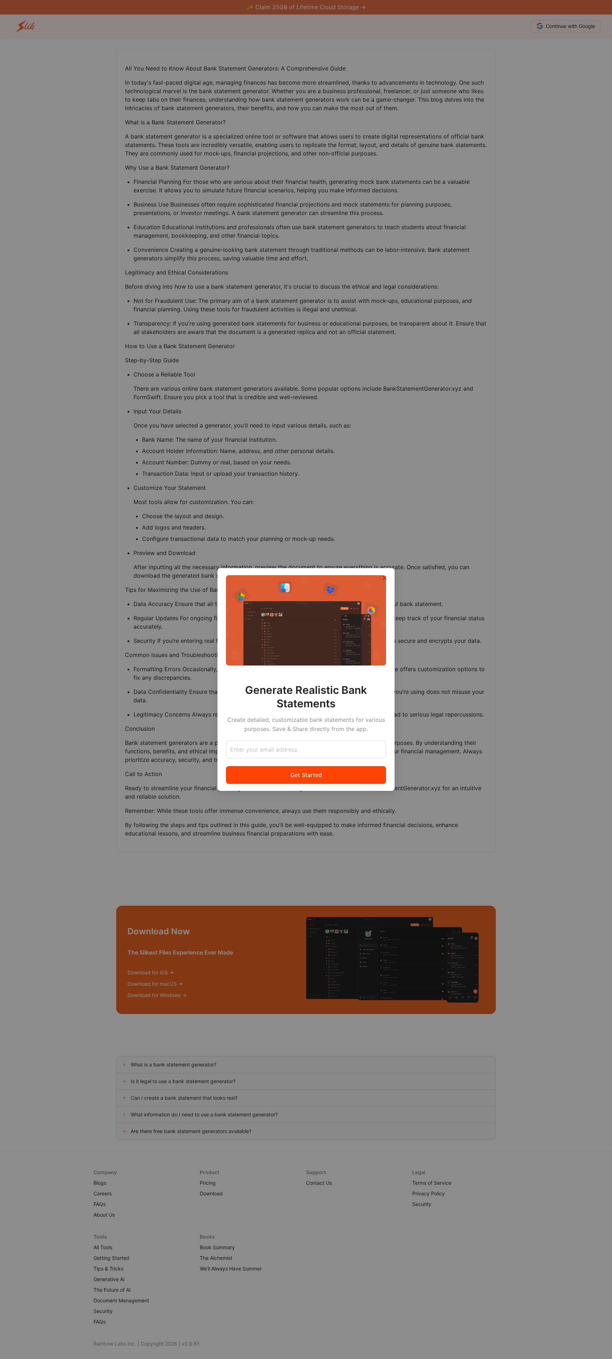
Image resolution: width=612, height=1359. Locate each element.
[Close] (384, 578)
